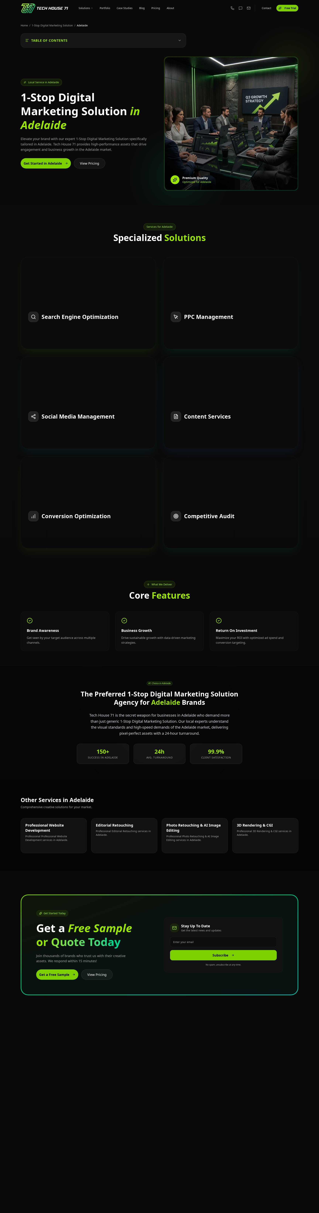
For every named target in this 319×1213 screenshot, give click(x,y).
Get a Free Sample (54, 974)
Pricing (155, 8)
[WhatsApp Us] (240, 8)
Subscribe (220, 955)
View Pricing (89, 163)
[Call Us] (232, 8)
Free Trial (290, 8)
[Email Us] (248, 8)
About (170, 8)
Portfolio (105, 8)
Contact (266, 8)
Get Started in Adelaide (43, 163)
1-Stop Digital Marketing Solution (52, 25)
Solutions (84, 8)
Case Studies (125, 8)
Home (24, 25)
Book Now (35, 345)
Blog (142, 8)
